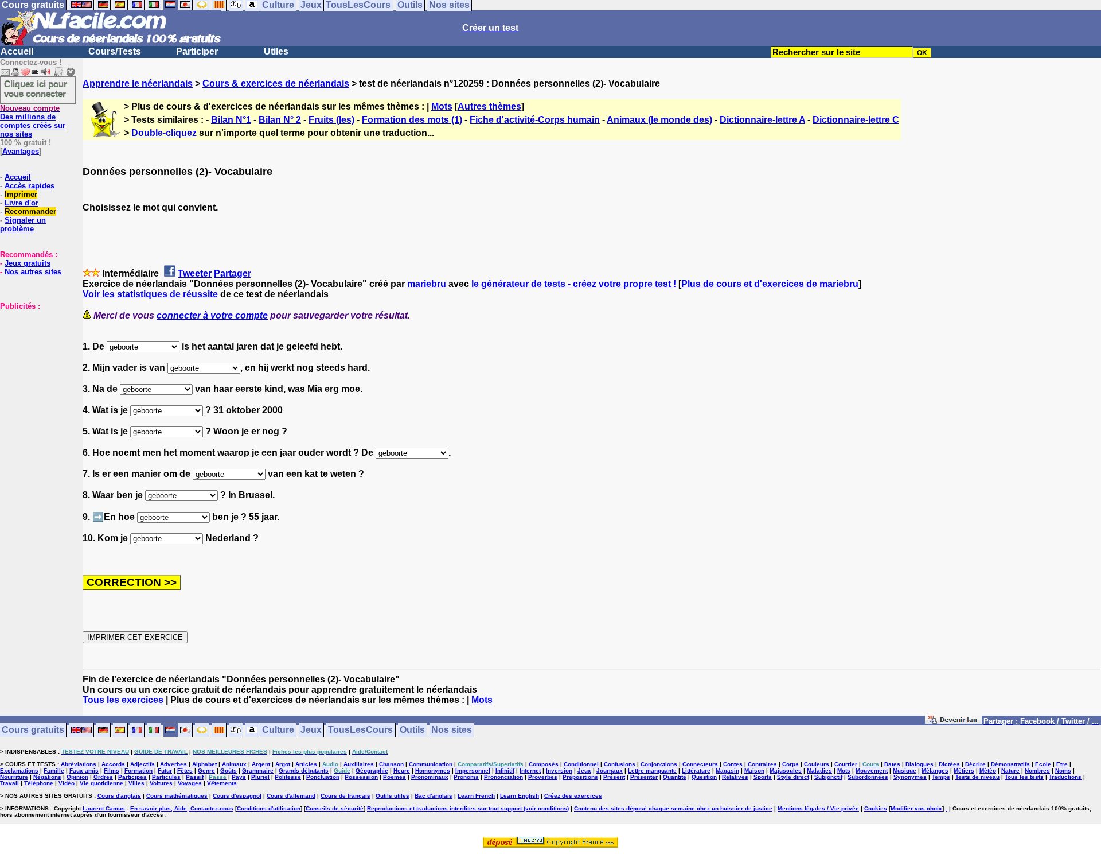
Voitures (161, 783)
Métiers (964, 770)
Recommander (30, 211)
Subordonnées (868, 777)
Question (704, 777)
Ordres (103, 777)
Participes (132, 777)
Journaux (609, 770)
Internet (530, 770)
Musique (904, 770)
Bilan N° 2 (280, 120)
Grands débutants (304, 770)
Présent (614, 777)
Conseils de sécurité (335, 808)
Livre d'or (21, 203)
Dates (892, 764)
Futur (165, 770)
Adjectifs (142, 764)
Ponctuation (322, 777)
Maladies (819, 770)
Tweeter (195, 273)
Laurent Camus (104, 808)
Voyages (190, 783)
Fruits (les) (331, 120)
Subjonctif (828, 777)
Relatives (735, 777)
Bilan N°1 (231, 120)
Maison (754, 770)
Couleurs (816, 764)
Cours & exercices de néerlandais (275, 83)
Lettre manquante (652, 770)
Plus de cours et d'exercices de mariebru (769, 284)
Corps (790, 764)
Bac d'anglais (433, 796)
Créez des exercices (573, 796)
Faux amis (84, 770)
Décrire (975, 764)
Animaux (234, 764)
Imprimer (21, 194)
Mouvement (872, 770)
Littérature (696, 770)
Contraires (762, 764)
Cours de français (345, 796)
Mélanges (935, 770)
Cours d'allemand (291, 796)
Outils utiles (392, 796)
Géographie (372, 770)
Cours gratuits (33, 730)
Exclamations (19, 770)
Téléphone (38, 783)
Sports (762, 777)
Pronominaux (429, 777)
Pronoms (466, 777)
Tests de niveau (977, 777)
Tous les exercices (123, 700)
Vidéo (66, 783)
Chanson (391, 764)
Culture (278, 730)
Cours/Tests (114, 51)
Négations (47, 777)
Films (111, 770)
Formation (138, 770)
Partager (232, 273)
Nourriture (14, 777)
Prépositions (580, 777)
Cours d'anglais (119, 796)
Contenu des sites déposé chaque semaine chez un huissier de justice (673, 808)
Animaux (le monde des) (659, 120)
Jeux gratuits (27, 263)
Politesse (288, 777)
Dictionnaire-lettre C (856, 120)
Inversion (559, 770)
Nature (1010, 770)
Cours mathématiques (177, 796)
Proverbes (542, 777)
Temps (941, 777)
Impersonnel (472, 770)
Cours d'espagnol (237, 796)
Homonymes (432, 770)
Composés (544, 764)
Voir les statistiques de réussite (150, 294)
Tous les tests (1024, 777)
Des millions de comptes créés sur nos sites (32, 121)
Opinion (77, 777)
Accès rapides (29, 185)
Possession (361, 777)
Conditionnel (581, 764)
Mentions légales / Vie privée (818, 808)
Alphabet (204, 764)
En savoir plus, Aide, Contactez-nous (181, 808)
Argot (282, 764)
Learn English (519, 796)
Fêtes (185, 770)
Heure (401, 770)
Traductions (1065, 777)
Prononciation (503, 777)
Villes (136, 783)
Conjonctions (659, 764)
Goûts (228, 770)
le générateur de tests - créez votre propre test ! (573, 284)
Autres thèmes (489, 106)
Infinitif (504, 770)
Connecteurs (700, 764)
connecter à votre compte (212, 315)
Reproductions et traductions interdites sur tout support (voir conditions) (468, 808)
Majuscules (786, 770)
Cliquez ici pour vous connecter (35, 88)
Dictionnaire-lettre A (762, 120)
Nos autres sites (33, 271)
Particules (166, 777)
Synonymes (910, 777)
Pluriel (260, 777)
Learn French (476, 796)
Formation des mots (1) (412, 120)
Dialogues (919, 764)
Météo (987, 770)
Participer (197, 51)
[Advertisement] (34, 367)
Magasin (727, 770)
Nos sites (451, 730)
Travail (9, 783)
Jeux (311, 730)
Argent (261, 764)
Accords (113, 764)
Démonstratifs (1010, 764)
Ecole (1043, 764)
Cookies (875, 808)
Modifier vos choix (916, 808)
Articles (306, 764)
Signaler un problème (23, 224)
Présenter (644, 777)
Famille (54, 770)
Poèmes (394, 777)
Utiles (276, 51)
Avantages (20, 151)
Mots (441, 106)
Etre (1062, 764)
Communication (430, 764)
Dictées (949, 764)
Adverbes (173, 764)
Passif (195, 777)
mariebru (426, 284)
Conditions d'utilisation (268, 808)
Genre (206, 770)
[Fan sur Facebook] (953, 722)
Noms (1063, 770)
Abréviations (78, 764)
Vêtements (222, 783)
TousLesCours (360, 730)
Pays (239, 777)
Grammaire (258, 770)
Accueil (17, 51)
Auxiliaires (358, 764)
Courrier (845, 764)
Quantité (674, 777)
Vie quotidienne (101, 783)
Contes (733, 764)
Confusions (619, 764)
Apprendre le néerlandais (138, 83)
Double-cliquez (164, 133)
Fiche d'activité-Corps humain (535, 120)
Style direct (793, 777)
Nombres (1037, 770)
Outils (412, 730)
